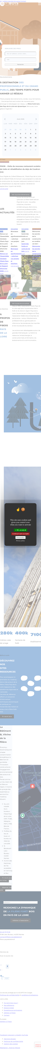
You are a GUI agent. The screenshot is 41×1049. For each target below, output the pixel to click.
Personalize (20, 537)
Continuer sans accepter (20, 534)
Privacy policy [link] (20, 540)
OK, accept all (21, 530)
